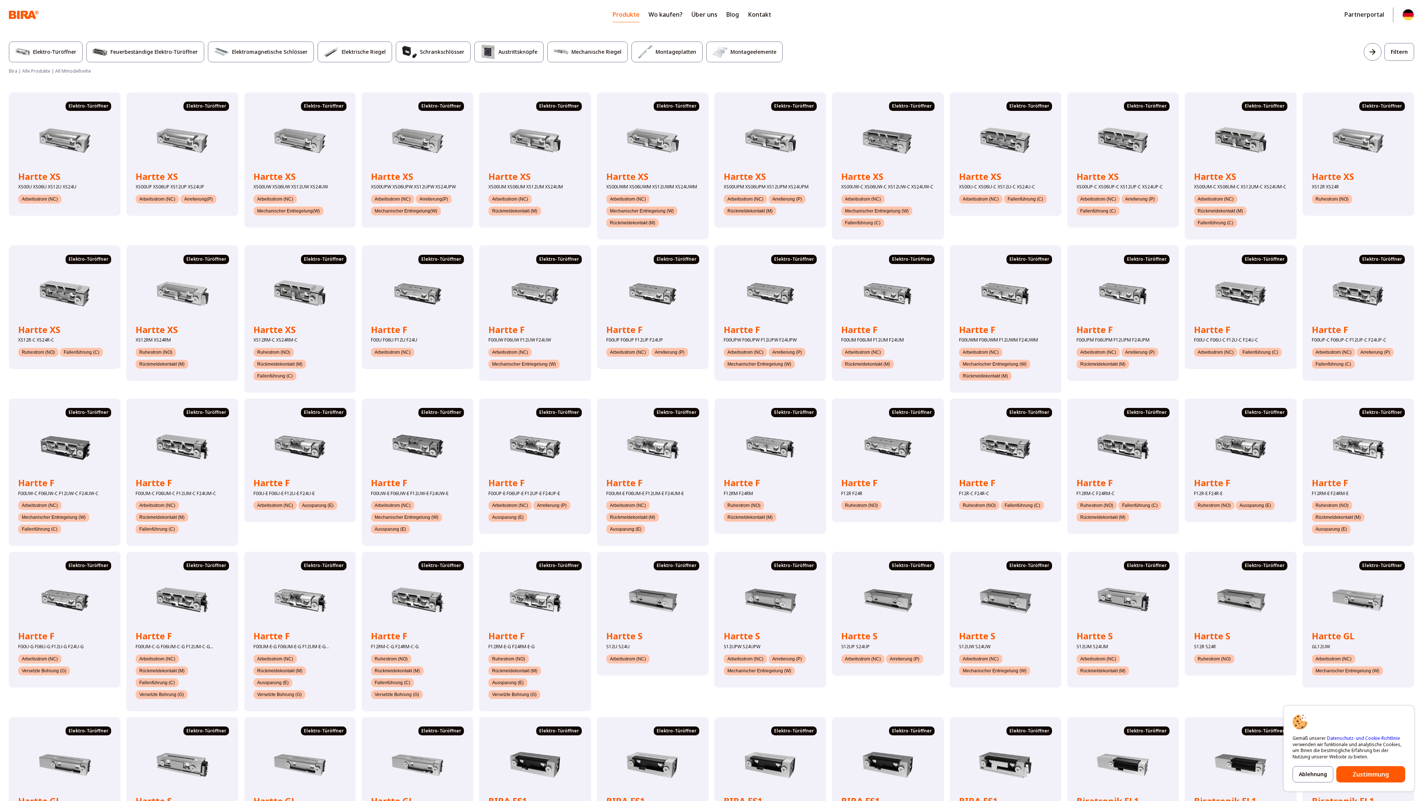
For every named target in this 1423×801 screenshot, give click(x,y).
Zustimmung (1371, 774)
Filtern (1399, 51)
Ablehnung (1313, 774)
